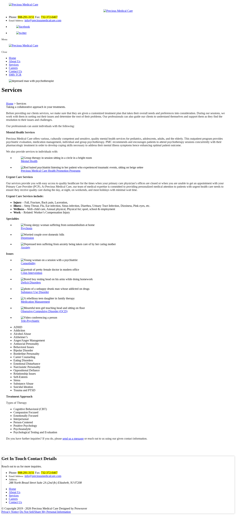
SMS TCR (15, 74)
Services (14, 64)
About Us (14, 61)
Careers (13, 68)
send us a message (73, 438)
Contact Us (15, 71)
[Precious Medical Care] (118, 11)
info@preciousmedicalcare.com (43, 20)
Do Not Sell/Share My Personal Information (45, 511)
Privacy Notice (10, 511)
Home (12, 58)
